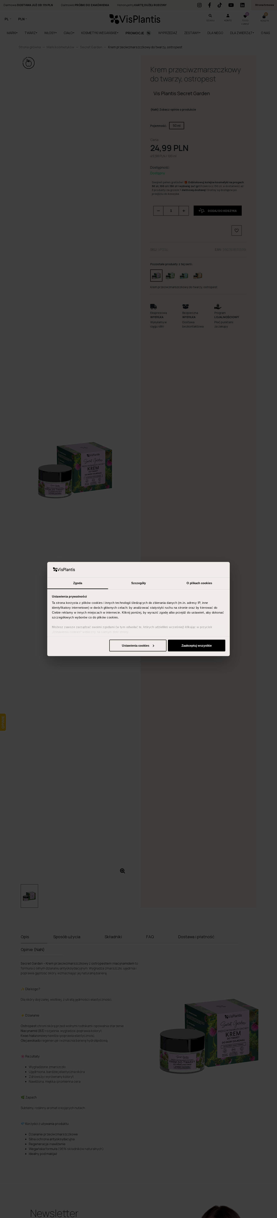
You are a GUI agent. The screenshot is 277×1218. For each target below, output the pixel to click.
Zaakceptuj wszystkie (196, 645)
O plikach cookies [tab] (199, 583)
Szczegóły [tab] (138, 583)
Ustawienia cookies (135, 645)
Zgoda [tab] (77, 583)
